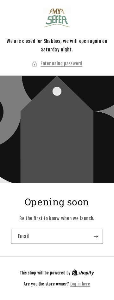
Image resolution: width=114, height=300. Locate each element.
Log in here (80, 283)
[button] (57, 64)
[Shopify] (83, 272)
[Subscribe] (96, 236)
